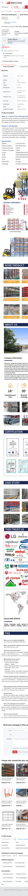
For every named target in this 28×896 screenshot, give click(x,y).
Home (3, 11)
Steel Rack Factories (21, 874)
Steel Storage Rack (20, 866)
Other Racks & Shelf (19, 862)
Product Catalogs (23, 839)
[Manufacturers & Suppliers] (14, 2)
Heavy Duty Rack (6, 848)
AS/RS (17, 842)
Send (15, 752)
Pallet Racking (5, 842)
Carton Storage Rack (8, 877)
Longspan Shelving (20, 845)
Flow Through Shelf (7, 881)
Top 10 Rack (18, 881)
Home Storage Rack (7, 866)
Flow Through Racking (21, 877)
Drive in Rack (5, 845)
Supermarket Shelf (7, 862)
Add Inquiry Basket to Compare (10, 61)
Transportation (9, 11)
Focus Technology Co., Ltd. (19, 889)
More (3, 884)
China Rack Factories (8, 874)
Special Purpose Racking (22, 848)
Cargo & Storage (17, 11)
